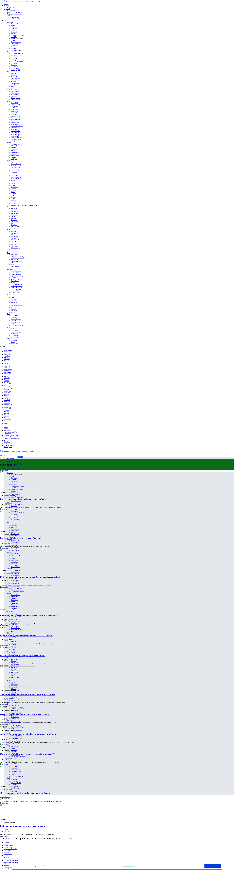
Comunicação (14, 30)
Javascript (9, 117)
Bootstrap (9, 88)
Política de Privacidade (129, 866)
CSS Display (14, 60)
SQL (8, 206)
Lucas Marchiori (9, 542)
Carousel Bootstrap (16, 99)
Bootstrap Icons (15, 94)
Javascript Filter (15, 127)
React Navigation (15, 84)
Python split (14, 150)
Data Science (7, 430)
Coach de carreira (15, 170)
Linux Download (15, 322)
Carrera (6, 429)
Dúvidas (6, 844)
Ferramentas (10, 7)
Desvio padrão (14, 272)
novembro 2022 (8, 370)
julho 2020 (6, 411)
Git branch (13, 185)
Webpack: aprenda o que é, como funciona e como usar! (26, 714)
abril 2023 (6, 363)
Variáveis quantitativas (16, 286)
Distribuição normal (16, 289)
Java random (14, 312)
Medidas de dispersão (16, 279)
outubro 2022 (7, 372)
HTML (9, 101)
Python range (14, 154)
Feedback (13, 48)
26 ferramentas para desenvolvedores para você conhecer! (27, 793)
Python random (15, 155)
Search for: (3, 455)
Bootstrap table (15, 96)
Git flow (13, 192)
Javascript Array (15, 122)
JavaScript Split (15, 136)
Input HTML (14, 111)
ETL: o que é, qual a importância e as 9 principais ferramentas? (30, 577)
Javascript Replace (15, 134)
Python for (14, 147)
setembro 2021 (7, 391)
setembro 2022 (7, 373)
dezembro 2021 (8, 386)
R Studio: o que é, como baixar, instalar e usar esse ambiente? (29, 615)
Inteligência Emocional (17, 38)
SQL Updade (14, 211)
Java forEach (14, 296)
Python (9, 142)
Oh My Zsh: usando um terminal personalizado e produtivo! (28, 734)
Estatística (10, 269)
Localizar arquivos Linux (17, 320)
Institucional (7, 437)
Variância (13, 277)
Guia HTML (7, 850)
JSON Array (14, 328)
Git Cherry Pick (15, 203)
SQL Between (14, 208)
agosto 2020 (7, 410)
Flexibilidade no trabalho (17, 35)
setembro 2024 (7, 354)
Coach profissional (16, 164)
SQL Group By (15, 213)
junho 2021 (7, 395)
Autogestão (14, 27)
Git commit (14, 188)
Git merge (13, 193)
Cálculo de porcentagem (17, 256)
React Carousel (15, 83)
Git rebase (13, 197)
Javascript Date (15, 124)
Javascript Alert (15, 121)
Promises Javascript (16, 139)
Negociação (14, 45)
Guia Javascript (8, 852)
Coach (9, 160)
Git (8, 182)
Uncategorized (8, 447)
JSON (8, 327)
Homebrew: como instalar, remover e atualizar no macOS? (27, 754)
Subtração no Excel (16, 263)
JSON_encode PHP (16, 332)
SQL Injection (14, 221)
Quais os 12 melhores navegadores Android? (20, 538)
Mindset (13, 180)
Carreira (6, 4)
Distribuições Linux (16, 319)
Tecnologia (6, 5)
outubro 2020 (7, 407)
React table (14, 75)
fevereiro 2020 (7, 419)
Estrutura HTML (15, 116)
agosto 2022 (7, 375)
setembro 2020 (7, 408)
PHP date (13, 238)
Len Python (14, 159)
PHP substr (14, 231)
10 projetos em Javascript (17, 141)
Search (20, 457)
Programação (7, 9)
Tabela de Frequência (16, 284)
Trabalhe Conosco (8, 845)
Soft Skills (10, 22)
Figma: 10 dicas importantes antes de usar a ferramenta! (26, 635)
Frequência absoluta (16, 271)
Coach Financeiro (15, 167)
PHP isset (13, 244)
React (8, 71)
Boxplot (13, 282)
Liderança (13, 40)
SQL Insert (14, 220)
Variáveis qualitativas (16, 287)
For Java (13, 297)
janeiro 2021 (7, 403)
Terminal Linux (15, 317)
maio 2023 (6, 362)
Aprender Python (15, 144)
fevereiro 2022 (7, 384)
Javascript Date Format (17, 126)
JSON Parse (14, 333)
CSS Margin (14, 63)
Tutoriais (6, 20)
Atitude (13, 25)
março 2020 (7, 417)
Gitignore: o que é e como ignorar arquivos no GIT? (24, 205)
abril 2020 (6, 416)
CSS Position (14, 66)
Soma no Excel (15, 259)
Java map (13, 309)
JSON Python (14, 335)
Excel (8, 253)
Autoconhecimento (16, 50)
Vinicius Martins (9, 639)
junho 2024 (7, 359)
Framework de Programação (14, 12)
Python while (14, 149)
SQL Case (13, 218)
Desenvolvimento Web (13, 10)
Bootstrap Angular (15, 98)
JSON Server (14, 330)
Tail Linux (13, 324)
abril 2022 (6, 381)
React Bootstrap (15, 80)
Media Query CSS (15, 70)
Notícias (9, 338)
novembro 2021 (8, 388)
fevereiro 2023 (7, 366)
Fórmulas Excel (15, 254)
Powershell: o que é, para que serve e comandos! (22, 655)
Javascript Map (15, 132)
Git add (13, 183)
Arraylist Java (14, 302)
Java (8, 294)
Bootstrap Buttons (15, 91)
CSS (8, 51)
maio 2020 (6, 414)
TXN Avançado (15, 17)
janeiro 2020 (7, 420)
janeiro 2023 (7, 367)
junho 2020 (7, 413)
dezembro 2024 (8, 350)
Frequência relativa (16, 274)
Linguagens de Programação (11, 860)
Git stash (13, 202)
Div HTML (14, 108)
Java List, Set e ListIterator (18, 305)
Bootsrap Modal (15, 93)
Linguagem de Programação (14, 14)
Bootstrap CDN (15, 89)
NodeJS (9, 251)
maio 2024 (6, 360)
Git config (13, 190)
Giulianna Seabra (9, 830)
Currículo (6, 842)
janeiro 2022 (7, 385)
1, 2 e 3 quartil (15, 292)
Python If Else (14, 145)
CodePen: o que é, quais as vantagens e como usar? (24, 826)
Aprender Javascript (16, 119)
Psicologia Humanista (16, 165)
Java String (14, 310)
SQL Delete (14, 216)
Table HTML (14, 114)
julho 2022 (6, 376)
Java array (13, 307)
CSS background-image (17, 53)
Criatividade (14, 32)
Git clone (13, 200)
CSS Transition (15, 68)
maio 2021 (6, 397)
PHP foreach (14, 234)
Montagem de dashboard (17, 258)
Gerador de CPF (8, 847)
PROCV (13, 264)
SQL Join (13, 223)
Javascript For (14, 129)
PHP (8, 230)
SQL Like (13, 210)
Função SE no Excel (16, 261)
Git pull (13, 198)
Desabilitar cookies (8, 867)
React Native (14, 73)
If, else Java (14, 299)
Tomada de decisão (16, 43)
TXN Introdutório (15, 19)
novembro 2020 (8, 406)
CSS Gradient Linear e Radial (18, 61)
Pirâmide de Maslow (16, 178)
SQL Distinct (14, 215)
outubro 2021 (7, 389)
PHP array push (15, 239)
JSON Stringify (15, 337)
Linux (8, 314)
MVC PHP (14, 249)
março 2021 (7, 400)
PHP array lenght (15, 248)
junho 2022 (7, 378)
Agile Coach (14, 172)
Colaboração (14, 28)
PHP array (13, 241)
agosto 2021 (7, 392)
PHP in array (14, 233)
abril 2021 (6, 398)
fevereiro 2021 (7, 401)
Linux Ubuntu (14, 315)
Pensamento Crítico (16, 42)
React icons (14, 76)
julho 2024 (6, 357)
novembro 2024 (8, 351)
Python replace (15, 152)
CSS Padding (14, 65)
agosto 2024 (7, 356)
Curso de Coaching (16, 177)
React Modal (14, 86)
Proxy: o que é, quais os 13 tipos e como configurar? (24, 499)
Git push (13, 195)
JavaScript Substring (16, 137)
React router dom (15, 78)
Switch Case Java (15, 304)
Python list (14, 157)
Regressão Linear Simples (17, 276)
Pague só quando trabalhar (10, 849)
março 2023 (7, 364)
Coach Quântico (15, 175)
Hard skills (14, 37)
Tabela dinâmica (15, 266)
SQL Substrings (15, 226)
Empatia (13, 33)
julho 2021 (6, 394)
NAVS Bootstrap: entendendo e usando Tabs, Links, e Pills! (27, 694)
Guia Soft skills (8, 854)
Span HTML (14, 112)
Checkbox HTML (15, 104)
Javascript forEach (15, 131)
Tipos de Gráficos (15, 291)
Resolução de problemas (17, 47)
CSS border (14, 55)
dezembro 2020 (8, 404)
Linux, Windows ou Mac (17, 325)
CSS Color (14, 56)
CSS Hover (14, 58)
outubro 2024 (7, 353)
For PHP (13, 243)
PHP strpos (14, 246)
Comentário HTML (16, 106)
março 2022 (7, 382)
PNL (12, 162)
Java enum (13, 300)
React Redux (14, 81)
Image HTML (14, 109)
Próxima (4, 836)
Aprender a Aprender (16, 23)
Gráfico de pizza (15, 267)
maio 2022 (6, 379)
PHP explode (14, 236)
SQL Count (14, 225)
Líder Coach (14, 173)
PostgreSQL (14, 228)
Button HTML (14, 103)
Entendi (213, 866)
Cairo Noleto (8, 503)
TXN (8, 15)
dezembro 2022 (8, 369)
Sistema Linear (15, 281)
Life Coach (14, 169)
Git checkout (14, 187)
